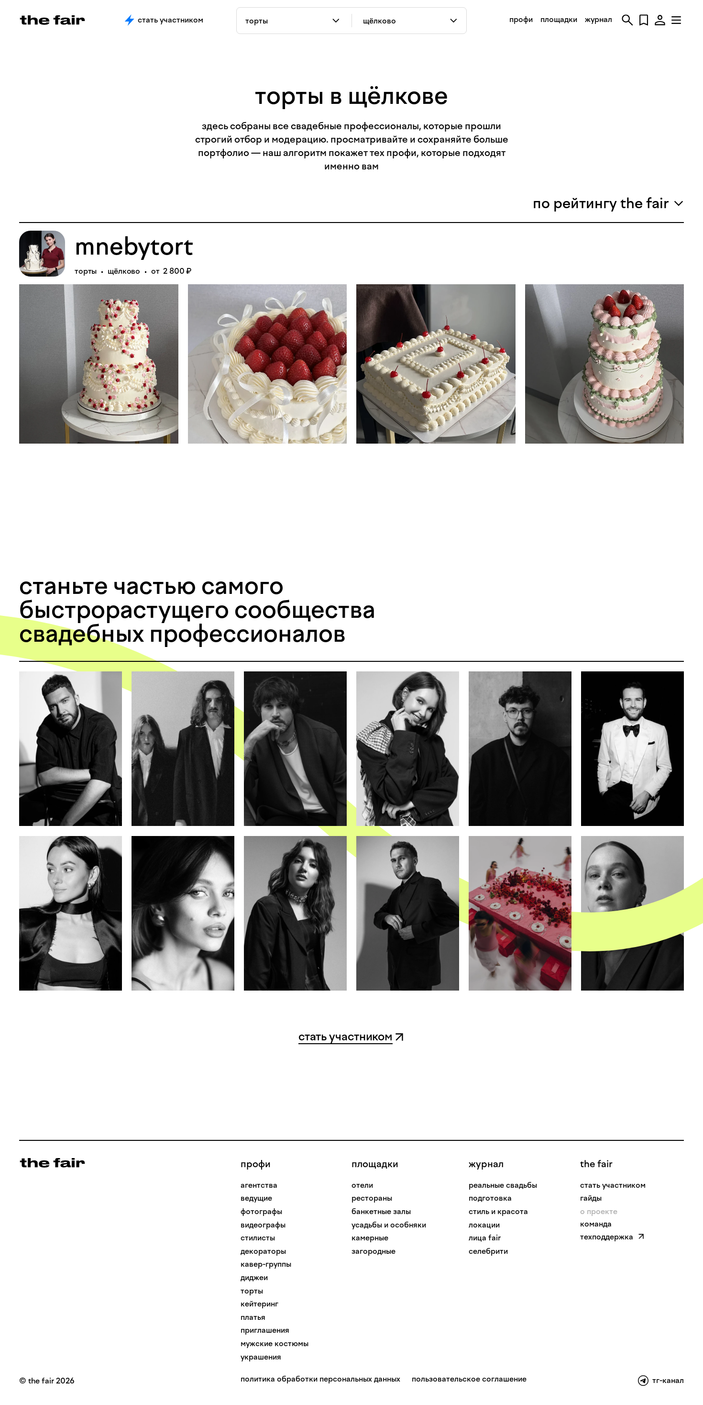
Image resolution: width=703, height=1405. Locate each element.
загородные (373, 1251)
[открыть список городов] (454, 21)
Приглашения (265, 1330)
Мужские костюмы (274, 1343)
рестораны (372, 1198)
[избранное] (643, 20)
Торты (252, 1290)
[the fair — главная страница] (52, 20)
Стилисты (258, 1237)
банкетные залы (381, 1211)
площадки (558, 19)
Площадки (375, 1164)
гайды (591, 1198)
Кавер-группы (266, 1264)
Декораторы (263, 1251)
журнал (598, 19)
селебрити (488, 1251)
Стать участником (170, 19)
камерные (370, 1237)
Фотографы (261, 1211)
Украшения (261, 1356)
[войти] (660, 20)
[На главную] (52, 1162)
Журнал (486, 1164)
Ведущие (256, 1198)
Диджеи (254, 1277)
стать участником (613, 1185)
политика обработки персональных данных (320, 1379)
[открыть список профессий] (338, 21)
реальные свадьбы (503, 1185)
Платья (253, 1317)
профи (521, 19)
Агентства (259, 1185)
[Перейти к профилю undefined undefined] (70, 748)
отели (362, 1185)
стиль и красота (498, 1211)
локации (484, 1224)
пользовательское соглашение (469, 1379)
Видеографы (263, 1224)
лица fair (485, 1237)
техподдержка (606, 1236)
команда (596, 1223)
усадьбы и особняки (389, 1224)
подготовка (490, 1198)
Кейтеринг (259, 1303)
